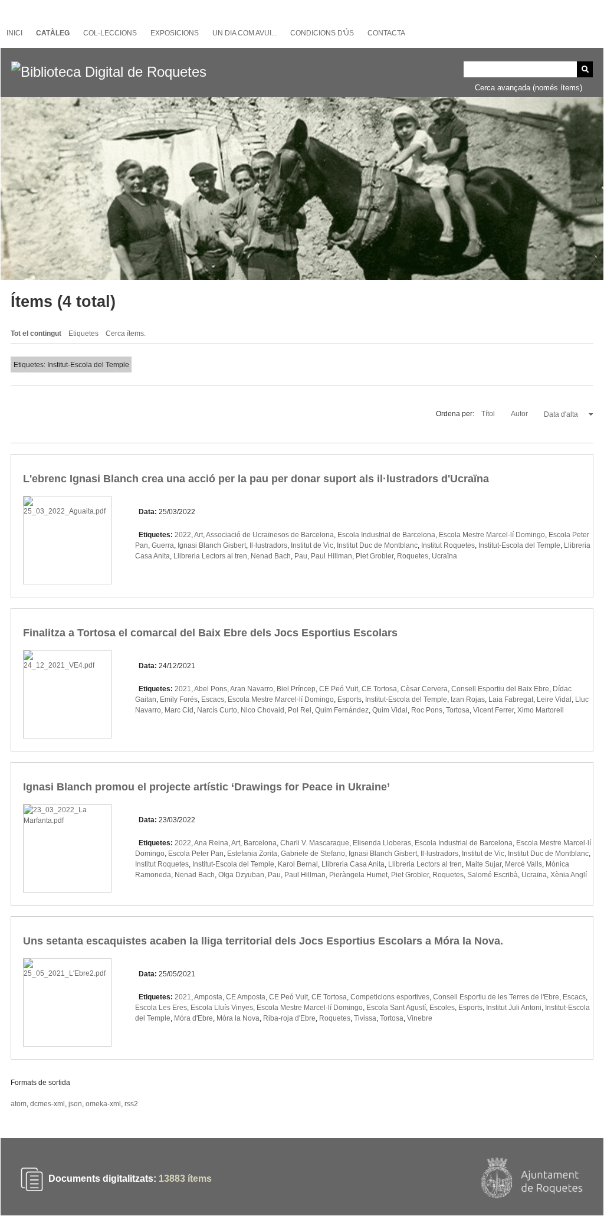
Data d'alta (562, 414)
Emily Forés (179, 699)
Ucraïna (444, 556)
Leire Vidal (554, 699)
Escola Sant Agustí (396, 1007)
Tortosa (458, 710)
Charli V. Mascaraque (314, 843)
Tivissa (365, 1018)
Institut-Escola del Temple (519, 545)
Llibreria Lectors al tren (210, 556)
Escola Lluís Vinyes (222, 1007)
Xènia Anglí (568, 875)
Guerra (163, 545)
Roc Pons (426, 710)
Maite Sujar (483, 864)
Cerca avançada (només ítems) (528, 87)
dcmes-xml (47, 1104)
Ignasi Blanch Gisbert (212, 545)
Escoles (442, 1007)
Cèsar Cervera (424, 689)
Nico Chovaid (262, 710)
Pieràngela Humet (358, 875)
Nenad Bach (271, 556)
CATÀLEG (53, 33)
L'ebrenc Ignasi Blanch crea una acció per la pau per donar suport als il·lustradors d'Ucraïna (256, 479)
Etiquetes (83, 333)
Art (198, 535)
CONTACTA (386, 33)
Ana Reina (211, 843)
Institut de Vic (312, 545)
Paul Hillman (331, 556)
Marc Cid (179, 710)
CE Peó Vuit (338, 689)
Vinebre (419, 1018)
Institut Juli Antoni (513, 1007)
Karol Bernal (298, 864)
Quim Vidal (390, 710)
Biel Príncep (296, 689)
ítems (185, 1178)
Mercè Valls (523, 864)
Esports (349, 699)
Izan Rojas (468, 699)
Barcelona (260, 843)
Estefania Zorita (252, 853)
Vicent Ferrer (493, 710)
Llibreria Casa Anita (353, 864)
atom (19, 1104)
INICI (14, 33)
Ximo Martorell (540, 710)
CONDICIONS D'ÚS (322, 33)
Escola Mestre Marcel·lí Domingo (492, 535)
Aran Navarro (251, 689)
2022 (183, 535)
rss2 (131, 1104)
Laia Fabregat (510, 699)
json (75, 1104)
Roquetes (412, 556)
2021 (183, 689)
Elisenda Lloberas (382, 843)
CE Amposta (245, 997)
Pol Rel (299, 710)
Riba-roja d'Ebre (289, 1018)
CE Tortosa (379, 689)
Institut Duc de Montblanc (377, 545)
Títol (489, 414)
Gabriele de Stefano (313, 853)
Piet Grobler (374, 556)
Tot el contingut (36, 333)
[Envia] (585, 69)
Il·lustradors (268, 545)
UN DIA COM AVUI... (244, 33)
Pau (300, 556)
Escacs (212, 699)
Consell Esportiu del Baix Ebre (500, 689)
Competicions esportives (389, 997)
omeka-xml (103, 1104)
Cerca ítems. (126, 333)
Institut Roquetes (448, 545)
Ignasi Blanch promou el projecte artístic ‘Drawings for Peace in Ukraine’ (206, 787)
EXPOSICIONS (174, 33)
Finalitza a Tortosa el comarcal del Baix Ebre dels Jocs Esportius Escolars (210, 633)
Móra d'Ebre (193, 1018)
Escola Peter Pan (196, 853)
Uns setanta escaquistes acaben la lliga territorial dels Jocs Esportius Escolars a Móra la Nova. (263, 941)
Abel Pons (210, 689)
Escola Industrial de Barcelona (386, 535)
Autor (520, 414)
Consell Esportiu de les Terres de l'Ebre (496, 997)
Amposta (208, 997)
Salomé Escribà (492, 875)
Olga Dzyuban (241, 875)
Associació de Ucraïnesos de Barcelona (270, 535)
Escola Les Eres (161, 1007)
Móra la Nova (238, 1018)
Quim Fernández (342, 710)
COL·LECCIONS (110, 33)
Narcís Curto (217, 710)
